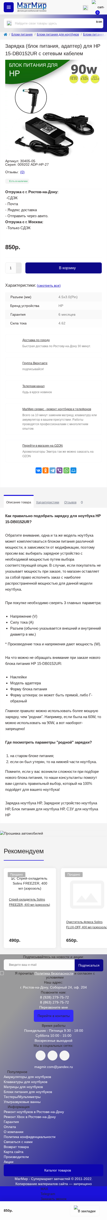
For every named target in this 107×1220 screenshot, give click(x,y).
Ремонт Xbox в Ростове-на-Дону (30, 1117)
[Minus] (19, 270)
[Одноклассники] (46, 470)
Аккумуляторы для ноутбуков (27, 1077)
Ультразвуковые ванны (22, 1102)
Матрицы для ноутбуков (23, 1087)
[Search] (9, 23)
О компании (13, 1132)
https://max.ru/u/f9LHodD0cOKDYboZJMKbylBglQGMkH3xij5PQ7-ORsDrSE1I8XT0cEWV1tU (64, 1056)
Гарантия (11, 1122)
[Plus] (19, 265)
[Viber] (59, 470)
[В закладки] (85, 1210)
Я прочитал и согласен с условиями (55, 975)
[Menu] (9, 7)
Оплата (10, 1127)
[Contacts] (85, 7)
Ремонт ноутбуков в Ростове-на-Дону (34, 1112)
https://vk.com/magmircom (41, 1056)
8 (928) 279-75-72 (54, 997)
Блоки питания (22, 34)
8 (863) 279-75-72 (54, 1002)
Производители (16, 1157)
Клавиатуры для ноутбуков (25, 1082)
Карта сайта (13, 1152)
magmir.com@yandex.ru (53, 1067)
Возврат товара (16, 1147)
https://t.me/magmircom (52, 1056)
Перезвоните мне (53, 1007)
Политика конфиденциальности (29, 1137)
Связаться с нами (18, 1142)
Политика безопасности (54, 973)
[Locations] (71, 7)
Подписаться (89, 965)
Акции (8, 1162)
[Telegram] (52, 470)
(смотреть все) (49, 285)
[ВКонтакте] (39, 470)
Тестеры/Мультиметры (22, 1097)
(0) (22, 172)
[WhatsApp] (66, 470)
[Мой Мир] (73, 470)
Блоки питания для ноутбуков (58, 34)
